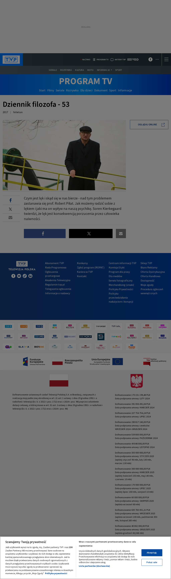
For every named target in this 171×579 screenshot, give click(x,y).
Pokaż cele (151, 562)
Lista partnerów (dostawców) (94, 566)
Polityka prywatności (56, 573)
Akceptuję (152, 552)
